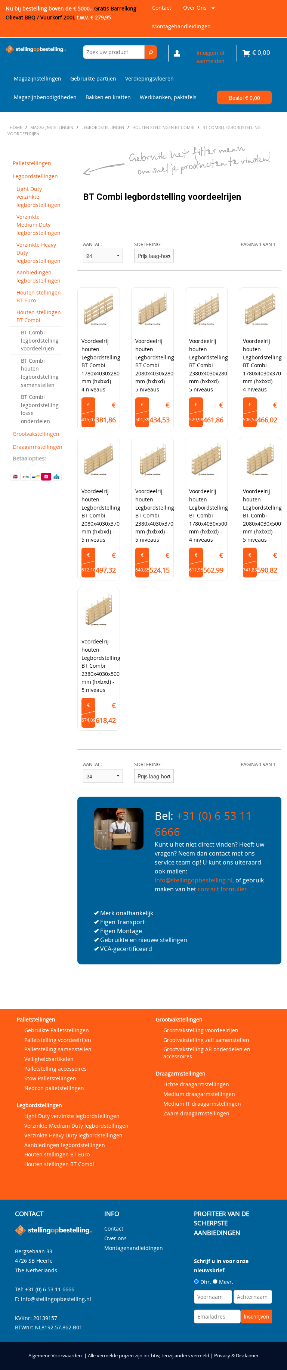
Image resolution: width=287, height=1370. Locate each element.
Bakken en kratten (108, 97)
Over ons (193, 10)
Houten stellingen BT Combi (38, 316)
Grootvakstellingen (36, 433)
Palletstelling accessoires (55, 1068)
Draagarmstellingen (37, 446)
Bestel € (244, 97)
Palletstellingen (32, 163)
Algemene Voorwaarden (55, 1355)
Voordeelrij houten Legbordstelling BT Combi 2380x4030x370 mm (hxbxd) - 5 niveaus (154, 515)
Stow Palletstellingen (50, 1078)
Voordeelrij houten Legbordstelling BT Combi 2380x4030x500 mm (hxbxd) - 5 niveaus (100, 665)
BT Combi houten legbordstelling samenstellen (40, 372)
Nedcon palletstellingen (54, 1088)
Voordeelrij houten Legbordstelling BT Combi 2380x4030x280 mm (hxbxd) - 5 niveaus (208, 365)
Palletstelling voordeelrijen (57, 1039)
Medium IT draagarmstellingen (202, 1103)
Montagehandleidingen (181, 26)
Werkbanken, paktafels (168, 97)
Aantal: (92, 244)
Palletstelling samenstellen (58, 1049)
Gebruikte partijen (93, 78)
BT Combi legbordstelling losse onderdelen (40, 409)
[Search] (151, 52)
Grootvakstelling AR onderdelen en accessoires (206, 1053)
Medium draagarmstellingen (199, 1093)
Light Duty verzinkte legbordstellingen (38, 196)
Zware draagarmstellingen (196, 1113)
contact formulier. (223, 889)
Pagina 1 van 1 (258, 244)
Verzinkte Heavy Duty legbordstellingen (38, 252)
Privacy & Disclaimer (236, 1355)
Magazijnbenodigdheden (45, 97)
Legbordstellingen (35, 176)
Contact (161, 7)
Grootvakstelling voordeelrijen (200, 1030)
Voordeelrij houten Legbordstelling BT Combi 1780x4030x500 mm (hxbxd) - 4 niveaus (208, 515)
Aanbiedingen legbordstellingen (38, 276)
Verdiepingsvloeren (149, 78)
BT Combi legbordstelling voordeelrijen (40, 340)
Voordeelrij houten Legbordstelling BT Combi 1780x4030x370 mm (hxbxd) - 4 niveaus (262, 365)
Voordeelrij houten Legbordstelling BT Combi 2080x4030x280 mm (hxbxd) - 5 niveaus (154, 365)
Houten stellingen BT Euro (38, 296)
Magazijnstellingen (37, 78)
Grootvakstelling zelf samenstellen (206, 1039)
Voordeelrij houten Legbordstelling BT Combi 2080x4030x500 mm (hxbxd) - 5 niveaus (262, 515)
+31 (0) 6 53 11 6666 (49, 1289)
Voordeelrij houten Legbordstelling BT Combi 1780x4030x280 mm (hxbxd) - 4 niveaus (100, 365)
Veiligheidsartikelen (49, 1058)
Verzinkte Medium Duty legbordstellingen (38, 224)
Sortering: (147, 244)
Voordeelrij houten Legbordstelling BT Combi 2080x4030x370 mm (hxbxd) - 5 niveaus (100, 515)
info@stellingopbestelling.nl (193, 880)
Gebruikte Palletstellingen (56, 1030)
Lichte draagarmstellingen (196, 1084)
